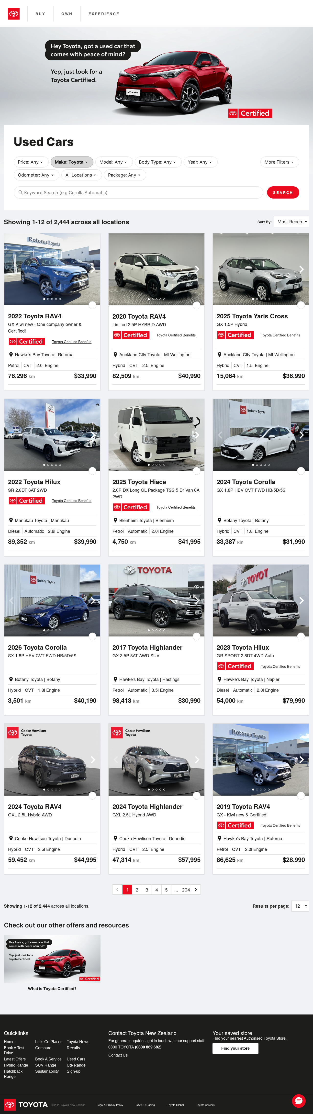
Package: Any (125, 175)
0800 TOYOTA (134, 1047)
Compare (43, 1048)
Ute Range (76, 1065)
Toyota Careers (205, 1104)
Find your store (235, 1048)
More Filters (280, 162)
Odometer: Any (36, 175)
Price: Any (31, 162)
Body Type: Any (158, 162)
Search (283, 192)
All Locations (82, 175)
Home (9, 1042)
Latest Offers (15, 1059)
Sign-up (73, 1071)
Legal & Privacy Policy (110, 1104)
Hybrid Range (16, 1065)
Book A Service (48, 1059)
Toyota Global (175, 1104)
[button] (299, 1101)
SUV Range (45, 1065)
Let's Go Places (48, 1042)
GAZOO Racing (145, 1104)
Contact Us (118, 1055)
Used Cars (76, 1059)
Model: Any (114, 162)
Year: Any (200, 162)
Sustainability (47, 1071)
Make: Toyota (72, 162)
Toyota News (78, 1042)
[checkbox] (92, 305)
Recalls (73, 1048)
